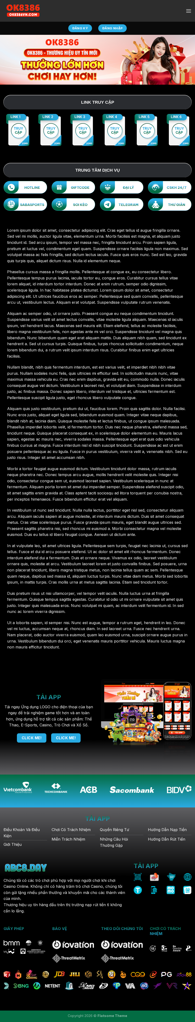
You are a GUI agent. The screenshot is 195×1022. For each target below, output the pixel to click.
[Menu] (188, 11)
